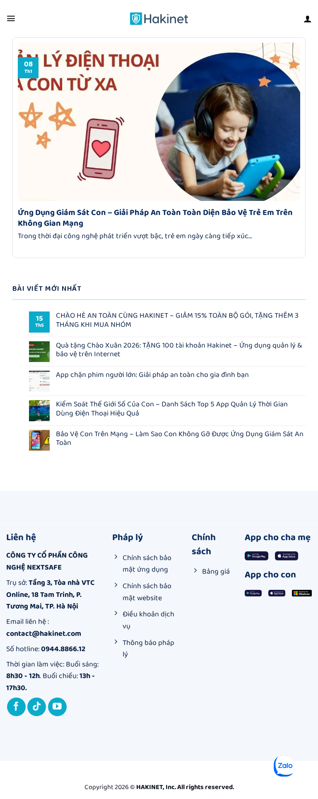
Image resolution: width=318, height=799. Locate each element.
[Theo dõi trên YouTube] (57, 707)
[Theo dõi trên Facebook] (16, 707)
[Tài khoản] (308, 19)
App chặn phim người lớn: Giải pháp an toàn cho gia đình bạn (152, 375)
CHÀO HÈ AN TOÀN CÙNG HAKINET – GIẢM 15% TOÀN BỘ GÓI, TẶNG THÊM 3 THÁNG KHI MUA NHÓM (177, 320)
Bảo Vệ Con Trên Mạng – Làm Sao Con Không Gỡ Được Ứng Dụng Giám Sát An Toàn (180, 439)
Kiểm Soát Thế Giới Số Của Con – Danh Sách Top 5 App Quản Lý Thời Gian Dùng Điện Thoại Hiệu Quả (172, 409)
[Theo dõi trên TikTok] (36, 707)
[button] (11, 18)
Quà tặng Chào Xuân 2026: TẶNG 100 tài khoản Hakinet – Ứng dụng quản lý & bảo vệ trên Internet (179, 350)
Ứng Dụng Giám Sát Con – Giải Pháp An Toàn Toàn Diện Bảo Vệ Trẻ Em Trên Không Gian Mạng (155, 218)
